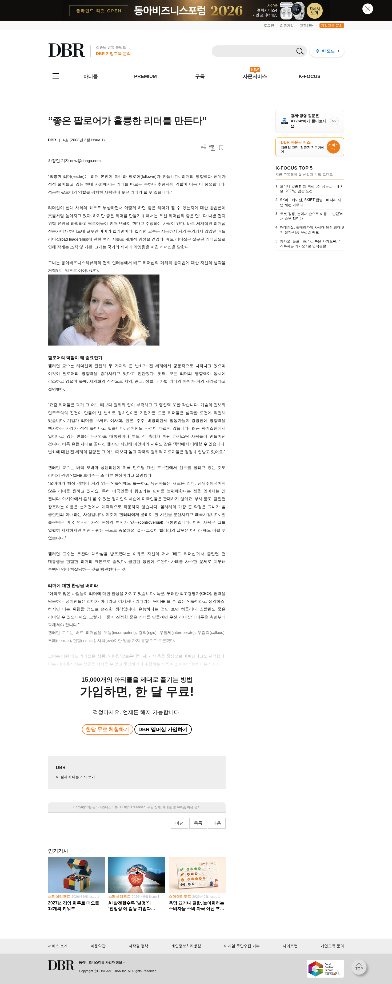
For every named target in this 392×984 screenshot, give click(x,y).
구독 (200, 76)
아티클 (90, 76)
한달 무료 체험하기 (107, 729)
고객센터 (307, 25)
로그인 (269, 25)
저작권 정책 (138, 946)
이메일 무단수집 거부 (242, 946)
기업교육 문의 (332, 25)
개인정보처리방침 (186, 946)
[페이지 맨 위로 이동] (360, 969)
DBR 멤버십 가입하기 (163, 729)
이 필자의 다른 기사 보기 (75, 777)
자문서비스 (255, 76)
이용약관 (98, 946)
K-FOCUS (310, 76)
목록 (198, 823)
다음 (217, 823)
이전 (179, 823)
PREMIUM (145, 76)
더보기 (203, 147)
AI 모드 (328, 51)
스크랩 (221, 147)
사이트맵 (290, 946)
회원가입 (287, 25)
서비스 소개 (58, 946)
